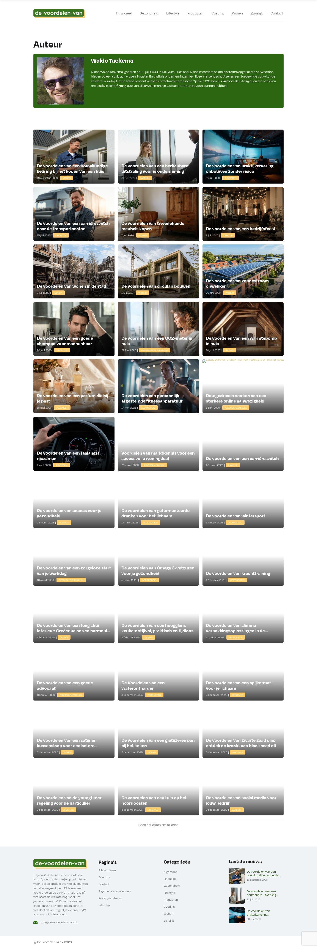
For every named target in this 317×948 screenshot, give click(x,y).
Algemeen (170, 872)
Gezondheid (149, 13)
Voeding (218, 13)
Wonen (237, 13)
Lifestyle (173, 13)
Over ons (105, 877)
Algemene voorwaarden (115, 891)
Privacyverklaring (110, 898)
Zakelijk (257, 13)
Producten (195, 13)
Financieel (124, 13)
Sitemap (104, 905)
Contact (277, 13)
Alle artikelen (107, 870)
